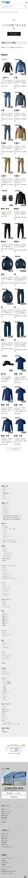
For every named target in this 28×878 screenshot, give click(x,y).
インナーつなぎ (6, 606)
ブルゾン (4, 489)
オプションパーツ (7, 536)
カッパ (3, 651)
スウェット (5, 498)
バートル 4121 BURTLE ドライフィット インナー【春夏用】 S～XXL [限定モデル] (7, 82)
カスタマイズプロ (5, 12)
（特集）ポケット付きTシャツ (9, 578)
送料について (5, 835)
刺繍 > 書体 (5, 815)
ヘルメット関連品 (6, 683)
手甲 (3, 716)
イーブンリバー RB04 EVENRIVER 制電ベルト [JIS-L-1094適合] (6, 378)
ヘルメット (4, 678)
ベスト (4, 495)
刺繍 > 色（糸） (6, 813)
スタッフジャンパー (7, 634)
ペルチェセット (6, 556)
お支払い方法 (5, 833)
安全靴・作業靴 (5, 728)
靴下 (3, 720)
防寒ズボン (5, 620)
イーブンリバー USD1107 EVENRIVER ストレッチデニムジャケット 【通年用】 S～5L (20, 82)
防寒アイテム (5, 709)
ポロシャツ (5, 569)
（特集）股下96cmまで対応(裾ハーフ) (11, 517)
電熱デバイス (5, 623)
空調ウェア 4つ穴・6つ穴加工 (9, 541)
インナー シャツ (6, 586)
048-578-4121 (15, 788)
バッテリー (5, 532)
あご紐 (4, 690)
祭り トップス (5, 672)
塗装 (4, 698)
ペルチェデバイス (7, 555)
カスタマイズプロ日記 (7, 873)
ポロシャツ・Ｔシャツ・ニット (9, 565)
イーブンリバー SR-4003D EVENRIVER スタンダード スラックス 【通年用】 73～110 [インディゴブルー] (20, 311)
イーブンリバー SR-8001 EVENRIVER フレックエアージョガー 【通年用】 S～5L (20, 246)
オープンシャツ (6, 644)
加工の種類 (4, 817)
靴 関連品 (4, 731)
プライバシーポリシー (7, 867)
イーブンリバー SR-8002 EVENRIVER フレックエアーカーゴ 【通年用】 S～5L (7, 245)
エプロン (4, 663)
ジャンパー (4, 630)
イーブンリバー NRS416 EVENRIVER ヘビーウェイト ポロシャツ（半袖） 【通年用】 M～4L (20, 378)
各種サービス (5, 844)
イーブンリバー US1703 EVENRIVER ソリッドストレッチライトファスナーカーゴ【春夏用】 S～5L (7, 180)
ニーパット (5, 718)
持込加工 (4, 822)
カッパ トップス (6, 655)
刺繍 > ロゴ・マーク (7, 811)
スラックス (5, 508)
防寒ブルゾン (5, 614)
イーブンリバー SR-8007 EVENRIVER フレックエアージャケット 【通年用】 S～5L (20, 213)
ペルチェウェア (6, 553)
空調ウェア (4, 523)
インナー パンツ (6, 588)
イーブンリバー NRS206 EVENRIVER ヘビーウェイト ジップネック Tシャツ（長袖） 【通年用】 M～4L (7, 440)
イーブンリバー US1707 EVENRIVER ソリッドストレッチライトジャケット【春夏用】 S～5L (20, 147)
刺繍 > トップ (5, 809)
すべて (4, 487)
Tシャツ (4, 571)
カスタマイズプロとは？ (8, 858)
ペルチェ (4, 549)
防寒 (3, 610)
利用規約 (4, 864)
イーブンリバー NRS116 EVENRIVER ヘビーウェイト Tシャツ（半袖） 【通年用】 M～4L (20, 440)
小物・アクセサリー (6, 704)
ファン (4, 534)
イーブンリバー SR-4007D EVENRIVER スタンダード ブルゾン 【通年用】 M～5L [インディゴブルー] (20, 279)
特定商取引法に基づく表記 (8, 871)
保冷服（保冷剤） (6, 558)
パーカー (4, 497)
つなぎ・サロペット (6, 599)
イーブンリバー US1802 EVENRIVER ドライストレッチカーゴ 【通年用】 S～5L (7, 147)
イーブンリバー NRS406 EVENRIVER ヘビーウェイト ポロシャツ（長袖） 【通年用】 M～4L (7, 409)
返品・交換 (4, 840)
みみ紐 (4, 689)
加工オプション (6, 692)
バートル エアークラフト (8, 540)
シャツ (4, 491)
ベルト (4, 707)
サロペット (5, 605)
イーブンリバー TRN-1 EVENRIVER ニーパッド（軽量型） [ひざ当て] (6, 213)
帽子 (3, 713)
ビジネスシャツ (6, 576)
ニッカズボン (5, 512)
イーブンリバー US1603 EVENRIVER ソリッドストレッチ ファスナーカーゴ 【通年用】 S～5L (20, 180)
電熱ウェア (5, 621)
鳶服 (3, 640)
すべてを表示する (14, 449)
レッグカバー (5, 591)
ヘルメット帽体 (6, 681)
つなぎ (4, 603)
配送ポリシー (5, 869)
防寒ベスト (5, 618)
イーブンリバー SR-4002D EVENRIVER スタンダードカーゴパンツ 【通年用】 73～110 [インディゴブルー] (20, 345)
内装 (4, 687)
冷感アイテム (5, 711)
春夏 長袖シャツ (7, 493)
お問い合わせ (5, 862)
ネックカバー (5, 593)
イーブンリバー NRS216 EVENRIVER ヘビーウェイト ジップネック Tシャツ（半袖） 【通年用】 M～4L (20, 409)
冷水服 (4, 560)
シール (4, 696)
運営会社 (4, 860)
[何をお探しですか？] (25, 6)
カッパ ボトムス (6, 657)
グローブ (4, 715)
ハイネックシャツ (6, 574)
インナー (4, 582)
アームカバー (5, 589)
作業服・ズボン (5, 503)
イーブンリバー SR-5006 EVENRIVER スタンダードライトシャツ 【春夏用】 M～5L (7, 279)
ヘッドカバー (5, 595)
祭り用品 (4, 668)
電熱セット (5, 625)
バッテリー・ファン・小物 (8, 529)
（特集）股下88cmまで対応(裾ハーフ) (11, 515)
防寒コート (5, 616)
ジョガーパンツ (6, 510)
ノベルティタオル (6, 722)
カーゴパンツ (5, 506)
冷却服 (3, 546)
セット (4, 538)
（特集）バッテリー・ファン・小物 (10, 724)
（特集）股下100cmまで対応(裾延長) (11, 519)
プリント (5, 699)
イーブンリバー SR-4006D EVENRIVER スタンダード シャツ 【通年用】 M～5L (7, 311)
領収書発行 (4, 842)
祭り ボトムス (5, 673)
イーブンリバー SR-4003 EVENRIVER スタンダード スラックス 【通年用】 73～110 (7, 344)
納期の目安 (4, 838)
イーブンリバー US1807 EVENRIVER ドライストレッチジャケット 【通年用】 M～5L (20, 115)
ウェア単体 (5, 527)
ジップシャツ (5, 573)
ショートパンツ (6, 514)
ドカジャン (5, 636)
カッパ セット (5, 659)
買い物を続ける (14, 34)
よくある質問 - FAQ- (7, 846)
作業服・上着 (5, 486)
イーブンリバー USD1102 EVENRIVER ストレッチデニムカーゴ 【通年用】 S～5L (7, 115)
